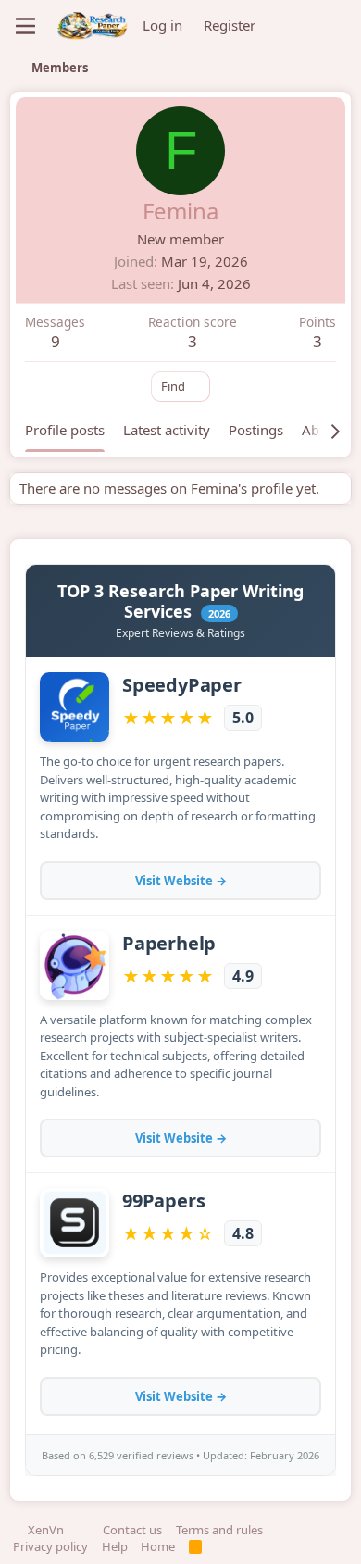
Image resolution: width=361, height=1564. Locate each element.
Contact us (132, 1529)
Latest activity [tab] (166, 429)
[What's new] (289, 26)
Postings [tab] (256, 429)
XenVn (46, 1529)
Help (115, 1546)
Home (158, 1546)
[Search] (333, 26)
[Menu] (25, 26)
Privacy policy (50, 1546)
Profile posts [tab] (65, 429)
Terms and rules (219, 1529)
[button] (83, 1530)
